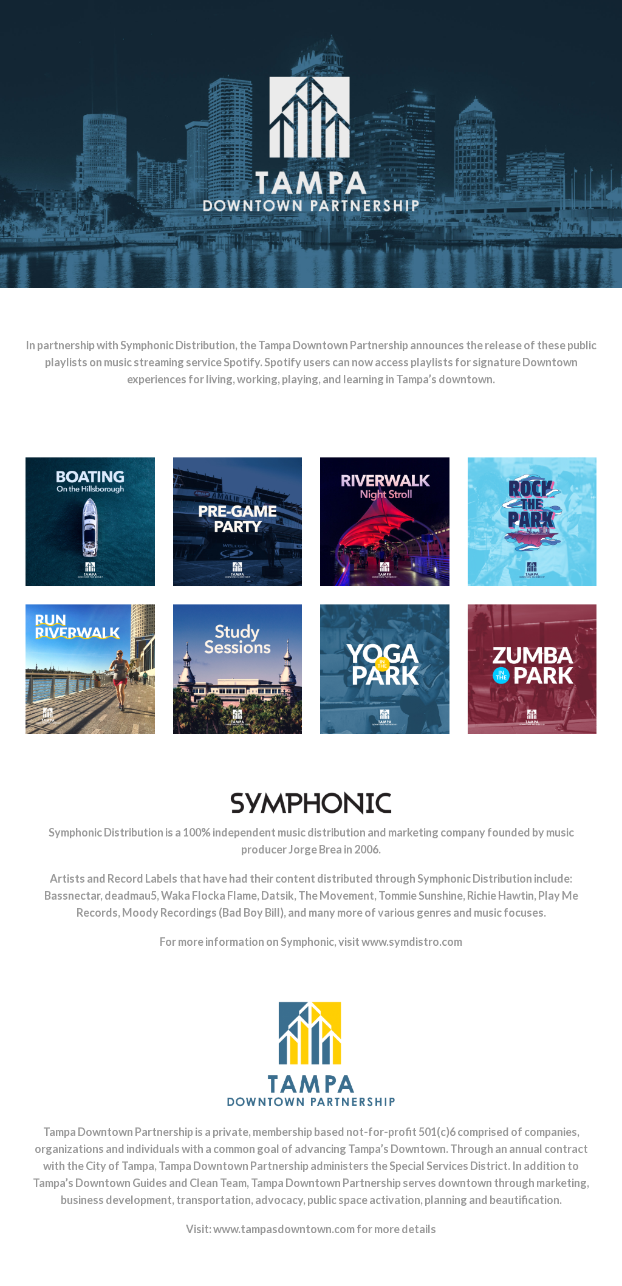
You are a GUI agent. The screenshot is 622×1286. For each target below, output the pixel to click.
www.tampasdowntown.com (284, 1229)
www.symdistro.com (411, 941)
